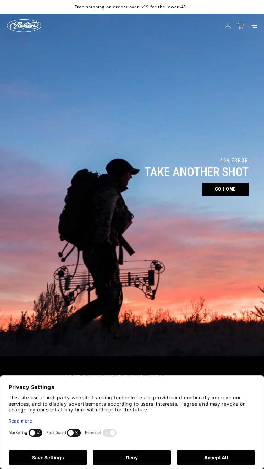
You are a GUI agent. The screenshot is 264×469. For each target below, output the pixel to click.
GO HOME (225, 189)
